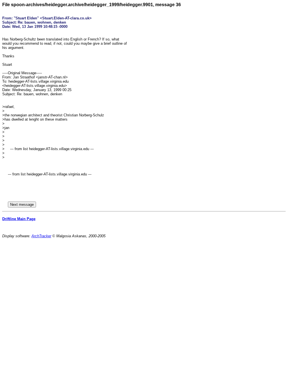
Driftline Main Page (18, 219)
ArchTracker (41, 236)
